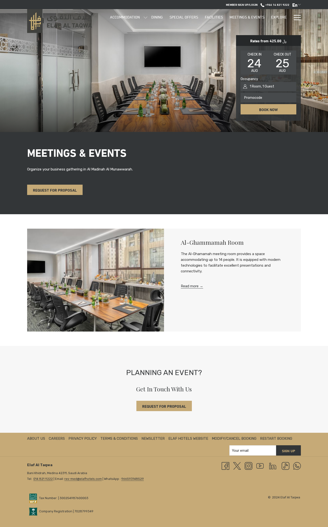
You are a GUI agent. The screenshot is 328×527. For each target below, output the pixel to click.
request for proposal (164, 405)
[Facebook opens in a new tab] (225, 466)
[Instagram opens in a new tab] (248, 466)
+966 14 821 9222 (277, 4)
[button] (254, 62)
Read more (190, 286)
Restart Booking (276, 438)
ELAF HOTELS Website (188, 438)
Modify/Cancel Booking (234, 438)
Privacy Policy (82, 438)
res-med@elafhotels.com (83, 479)
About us (36, 438)
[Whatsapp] (297, 466)
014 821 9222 (43, 479)
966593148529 (132, 479)
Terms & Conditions (119, 438)
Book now (268, 109)
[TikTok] (285, 466)
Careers (57, 438)
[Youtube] (260, 466)
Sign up (288, 450)
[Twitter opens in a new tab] (237, 466)
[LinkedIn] (273, 466)
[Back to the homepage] (59, 21)
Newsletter (153, 438)
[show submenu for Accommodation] (145, 17)
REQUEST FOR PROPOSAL (55, 189)
